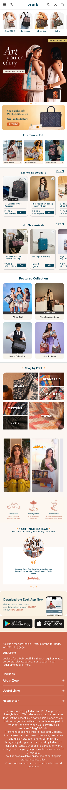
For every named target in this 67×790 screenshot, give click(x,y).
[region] (33, 70)
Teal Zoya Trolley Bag (41, 256)
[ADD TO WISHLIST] (25, 178)
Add (21, 212)
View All (60, 171)
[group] (33, 69)
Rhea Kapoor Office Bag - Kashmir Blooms (42, 205)
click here (24, 665)
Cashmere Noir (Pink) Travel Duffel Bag (13, 257)
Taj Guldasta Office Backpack (12, 205)
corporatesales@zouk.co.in (19, 662)
